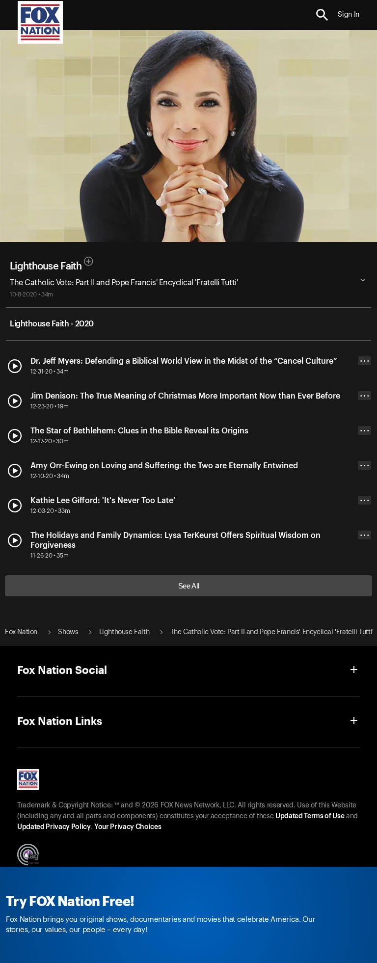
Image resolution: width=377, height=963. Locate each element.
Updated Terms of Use (309, 816)
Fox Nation (21, 632)
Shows (68, 632)
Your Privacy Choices (127, 827)
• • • (364, 361)
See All (188, 586)
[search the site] (322, 15)
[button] (322, 15)
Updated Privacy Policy (54, 827)
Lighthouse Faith (45, 266)
